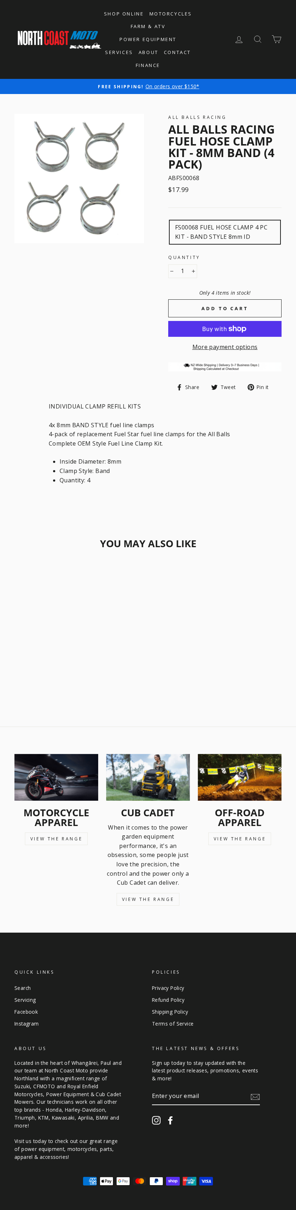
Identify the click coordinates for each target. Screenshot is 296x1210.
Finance (148, 65)
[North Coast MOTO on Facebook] (170, 1120)
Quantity (184, 257)
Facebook (26, 1011)
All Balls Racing (197, 117)
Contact (177, 52)
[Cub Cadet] (148, 777)
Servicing (25, 999)
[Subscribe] (255, 1096)
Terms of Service (172, 1023)
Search (22, 987)
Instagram (26, 1023)
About (148, 52)
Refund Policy (168, 999)
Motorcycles (170, 13)
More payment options (225, 347)
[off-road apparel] (240, 777)
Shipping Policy (170, 1011)
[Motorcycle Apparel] (56, 777)
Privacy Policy (168, 987)
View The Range (56, 839)
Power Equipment (148, 39)
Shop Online (124, 13)
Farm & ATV (148, 26)
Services (119, 52)
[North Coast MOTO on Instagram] (156, 1120)
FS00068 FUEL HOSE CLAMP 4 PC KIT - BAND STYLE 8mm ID (221, 232)
